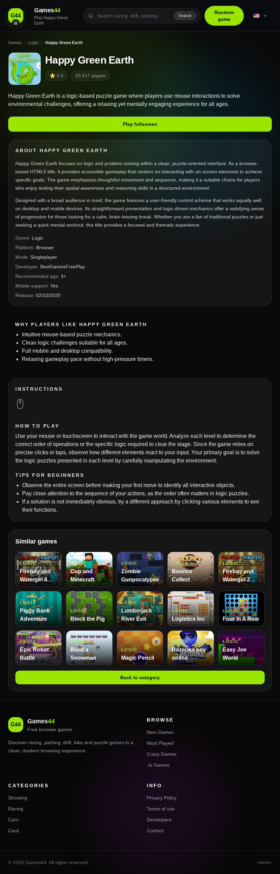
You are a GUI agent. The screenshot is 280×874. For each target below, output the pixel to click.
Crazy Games (162, 754)
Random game (224, 16)
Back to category (140, 677)
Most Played (160, 743)
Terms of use (161, 808)
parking (52, 742)
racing (35, 742)
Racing (15, 808)
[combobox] (133, 15)
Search (185, 15)
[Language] (260, 15)
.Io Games (158, 765)
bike (78, 742)
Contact (155, 830)
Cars (13, 819)
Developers (159, 819)
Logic (37, 238)
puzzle (101, 742)
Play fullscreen (140, 124)
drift (67, 742)
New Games (160, 732)
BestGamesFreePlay (62, 266)
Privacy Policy (162, 798)
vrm (265, 862)
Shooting (17, 798)
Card (13, 830)
